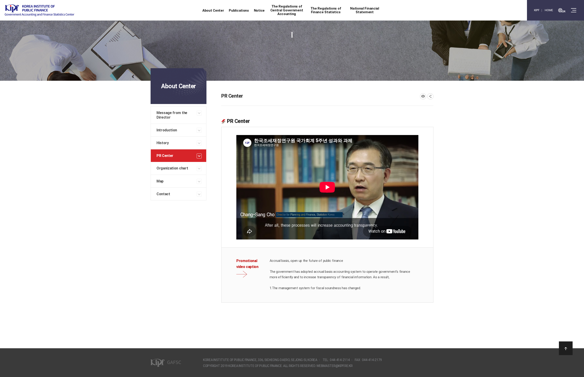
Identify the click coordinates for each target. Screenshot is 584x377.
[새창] (562, 10)
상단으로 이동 (566, 348)
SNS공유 (430, 96)
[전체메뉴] (574, 10)
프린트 (423, 96)
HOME (549, 10)
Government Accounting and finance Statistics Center (39, 10)
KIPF (537, 10)
